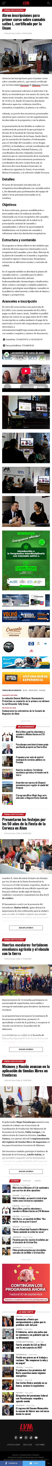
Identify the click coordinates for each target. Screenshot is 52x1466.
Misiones (36, 84)
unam (42, 690)
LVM (25, 690)
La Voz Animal (40, 1444)
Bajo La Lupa (27, 1444)
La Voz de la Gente (13, 1444)
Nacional (24, 84)
